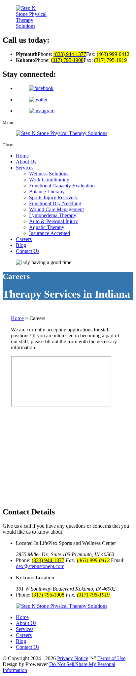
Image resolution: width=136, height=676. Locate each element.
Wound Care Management (56, 209)
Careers (24, 239)
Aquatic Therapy (46, 227)
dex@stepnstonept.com (40, 566)
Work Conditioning (49, 179)
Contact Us (27, 251)
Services (24, 167)
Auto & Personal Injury (53, 221)
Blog (21, 245)
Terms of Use (111, 658)
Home (22, 156)
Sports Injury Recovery (53, 197)
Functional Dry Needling (55, 203)
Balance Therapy (47, 191)
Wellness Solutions (48, 173)
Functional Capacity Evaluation (62, 185)
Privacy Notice (72, 658)
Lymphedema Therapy (52, 215)
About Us (26, 162)
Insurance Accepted (49, 233)
